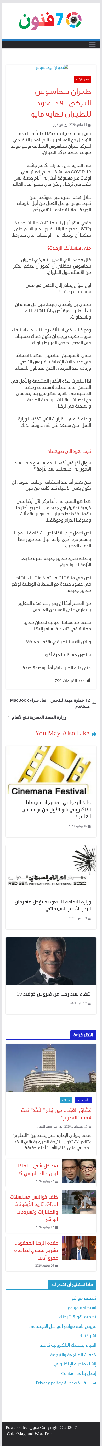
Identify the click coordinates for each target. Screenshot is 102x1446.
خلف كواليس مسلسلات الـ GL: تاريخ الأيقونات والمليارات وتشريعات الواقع (34, 1208)
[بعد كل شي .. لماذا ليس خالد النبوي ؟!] (79, 1173)
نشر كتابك (87, 1336)
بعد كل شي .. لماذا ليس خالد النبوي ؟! (38, 1169)
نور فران (58, 125)
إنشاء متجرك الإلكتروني (75, 1364)
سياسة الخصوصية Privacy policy (66, 1383)
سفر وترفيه (82, 79)
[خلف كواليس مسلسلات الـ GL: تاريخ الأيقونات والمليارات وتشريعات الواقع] (79, 1211)
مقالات (66, 1100)
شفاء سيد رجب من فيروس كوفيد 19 (54, 993)
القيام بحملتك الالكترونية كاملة (67, 1345)
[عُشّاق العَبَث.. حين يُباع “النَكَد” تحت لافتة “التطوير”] (51, 1068)
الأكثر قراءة (83, 1100)
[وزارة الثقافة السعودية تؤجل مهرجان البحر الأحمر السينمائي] (51, 848)
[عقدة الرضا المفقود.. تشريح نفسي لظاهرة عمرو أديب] (79, 1253)
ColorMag (16, 1433)
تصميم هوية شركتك (77, 1317)
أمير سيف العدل (47, 1127)
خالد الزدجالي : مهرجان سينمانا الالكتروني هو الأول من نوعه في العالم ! (56, 809)
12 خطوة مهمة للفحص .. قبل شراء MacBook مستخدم (50, 703)
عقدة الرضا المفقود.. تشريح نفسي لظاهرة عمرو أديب (36, 1250)
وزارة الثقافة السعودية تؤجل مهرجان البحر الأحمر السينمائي (53, 905)
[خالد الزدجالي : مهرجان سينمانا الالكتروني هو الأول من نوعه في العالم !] (51, 749)
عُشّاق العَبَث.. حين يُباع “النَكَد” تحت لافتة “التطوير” (56, 1114)
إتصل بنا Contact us (78, 1373)
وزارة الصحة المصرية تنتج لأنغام (39, 717)
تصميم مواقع (84, 1298)
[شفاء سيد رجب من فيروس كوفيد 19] (51, 940)
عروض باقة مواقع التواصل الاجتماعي (62, 1326)
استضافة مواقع (82, 1307)
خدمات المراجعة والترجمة (73, 1354)
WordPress (44, 1433)
